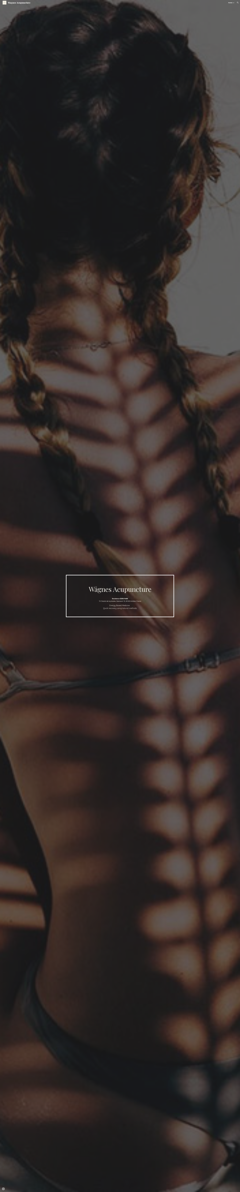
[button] (238, 2)
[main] (120, 596)
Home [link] (230, 3)
